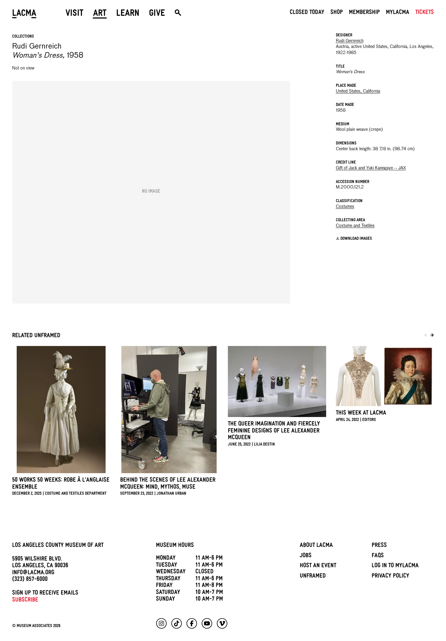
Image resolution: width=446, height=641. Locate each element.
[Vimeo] (222, 623)
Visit (74, 14)
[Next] (432, 336)
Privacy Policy (390, 576)
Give (157, 14)
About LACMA (316, 546)
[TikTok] (176, 623)
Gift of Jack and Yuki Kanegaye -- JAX (371, 168)
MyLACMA (397, 13)
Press (379, 546)
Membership (364, 13)
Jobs (306, 556)
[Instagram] (161, 623)
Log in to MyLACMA (395, 566)
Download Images (356, 238)
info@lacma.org (33, 573)
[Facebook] (191, 623)
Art (99, 14)
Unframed (313, 576)
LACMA (24, 14)
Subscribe (25, 600)
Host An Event (318, 566)
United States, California (358, 91)
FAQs (378, 556)
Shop (336, 13)
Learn (127, 14)
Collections (23, 37)
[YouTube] (206, 623)
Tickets (424, 13)
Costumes (345, 207)
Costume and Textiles (355, 226)
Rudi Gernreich (349, 41)
